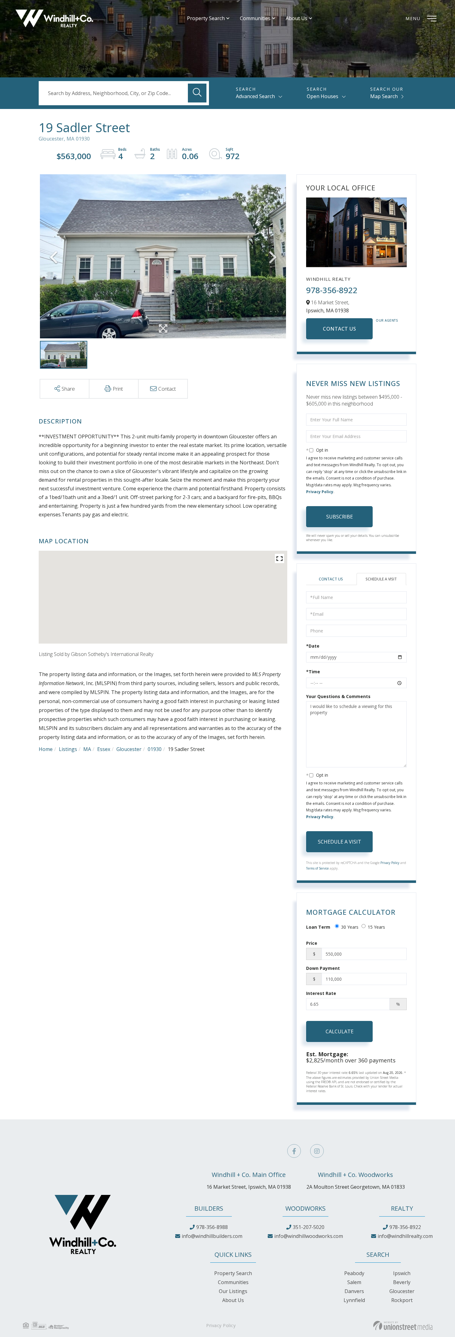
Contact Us (339, 328)
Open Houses (322, 96)
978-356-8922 (332, 290)
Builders (208, 1208)
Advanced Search (255, 96)
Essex (103, 749)
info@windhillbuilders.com (212, 1236)
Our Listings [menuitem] (233, 1291)
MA (87, 749)
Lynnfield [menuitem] (354, 1300)
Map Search (384, 96)
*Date (312, 646)
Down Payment (323, 968)
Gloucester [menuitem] (401, 1291)
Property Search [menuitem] (206, 18)
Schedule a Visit (381, 579)
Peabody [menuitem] (354, 1273)
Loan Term (318, 927)
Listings (68, 749)
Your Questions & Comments (338, 696)
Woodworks (305, 1208)
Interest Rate (321, 993)
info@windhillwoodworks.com (308, 1236)
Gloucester (128, 749)
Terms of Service (317, 868)
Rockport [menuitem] (402, 1300)
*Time (313, 672)
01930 (155, 749)
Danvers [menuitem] (354, 1291)
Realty (402, 1208)
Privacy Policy (319, 491)
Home (46, 749)
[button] (197, 93)
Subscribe (339, 516)
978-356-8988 (212, 1227)
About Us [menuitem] (296, 18)
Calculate (339, 1031)
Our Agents (387, 320)
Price (311, 943)
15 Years (376, 927)
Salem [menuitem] (354, 1282)
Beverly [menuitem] (401, 1282)
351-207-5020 (308, 1227)
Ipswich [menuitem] (401, 1273)
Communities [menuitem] (255, 18)
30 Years (349, 927)
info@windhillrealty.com (405, 1236)
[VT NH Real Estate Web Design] (402, 1325)
